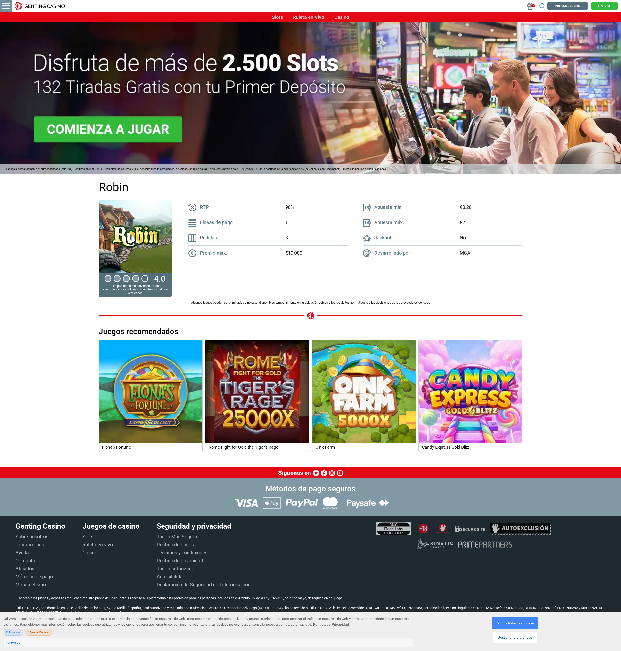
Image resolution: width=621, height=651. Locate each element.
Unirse (604, 6)
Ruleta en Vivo (308, 17)
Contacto (25, 561)
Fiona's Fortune (116, 447)
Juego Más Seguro (177, 537)
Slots (277, 17)
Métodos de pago (34, 577)
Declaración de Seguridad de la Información (204, 585)
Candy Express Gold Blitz (445, 447)
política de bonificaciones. (371, 169)
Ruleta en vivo (97, 545)
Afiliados (25, 569)
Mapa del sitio (31, 585)
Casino (341, 17)
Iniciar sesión (568, 6)
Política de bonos (175, 545)
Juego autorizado (175, 569)
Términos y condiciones (182, 553)
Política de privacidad (180, 561)
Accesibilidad (171, 577)
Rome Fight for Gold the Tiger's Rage (243, 447)
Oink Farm (325, 447)
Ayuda (22, 553)
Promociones (30, 545)
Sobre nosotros (32, 537)
